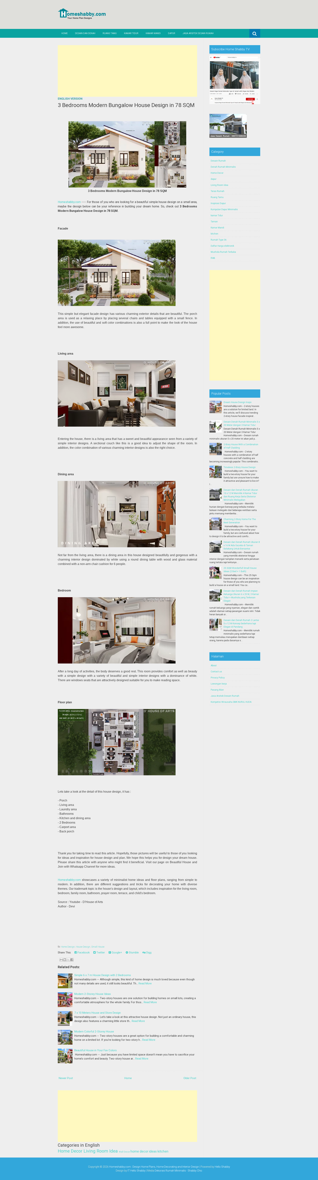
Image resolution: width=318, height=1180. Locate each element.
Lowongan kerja (219, 683)
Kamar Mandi (153, 33)
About (214, 665)
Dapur (171, 33)
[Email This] (61, 960)
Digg (148, 952)
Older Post (189, 1078)
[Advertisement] (127, 71)
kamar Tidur (217, 215)
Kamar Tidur (131, 33)
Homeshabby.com (69, 202)
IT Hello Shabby (137, 1170)
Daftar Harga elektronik (222, 246)
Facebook (83, 952)
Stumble (133, 952)
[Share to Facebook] (72, 960)
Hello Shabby (222, 1166)
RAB (213, 258)
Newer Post (66, 1078)
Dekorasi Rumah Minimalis (170, 1170)
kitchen (163, 1151)
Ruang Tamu (110, 33)
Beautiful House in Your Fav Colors (95, 1050)
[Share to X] (68, 960)
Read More (145, 983)
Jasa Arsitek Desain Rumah (198, 33)
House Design (83, 946)
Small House (97, 946)
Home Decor (70, 1151)
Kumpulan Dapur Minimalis (224, 209)
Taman (214, 221)
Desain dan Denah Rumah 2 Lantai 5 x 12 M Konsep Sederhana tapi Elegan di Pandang (241, 623)
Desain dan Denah (85, 33)
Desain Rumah (218, 161)
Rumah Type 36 (219, 240)
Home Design (68, 946)
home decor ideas (143, 1151)
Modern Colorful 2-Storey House (94, 1031)
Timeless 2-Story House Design (240, 467)
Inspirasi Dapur (218, 203)
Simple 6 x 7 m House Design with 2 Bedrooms (102, 975)
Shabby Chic (195, 1170)
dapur (213, 179)
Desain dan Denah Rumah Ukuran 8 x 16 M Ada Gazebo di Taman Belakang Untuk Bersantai (242, 545)
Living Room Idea (101, 1151)
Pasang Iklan (217, 690)
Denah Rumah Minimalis (223, 167)
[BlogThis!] (65, 960)
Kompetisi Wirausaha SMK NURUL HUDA (231, 702)
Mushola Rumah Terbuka (223, 252)
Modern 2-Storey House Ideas (92, 994)
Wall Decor (124, 1152)
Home (64, 33)
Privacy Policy (218, 677)
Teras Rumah (217, 191)
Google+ (116, 952)
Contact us (216, 671)
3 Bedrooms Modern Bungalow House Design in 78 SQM (126, 105)
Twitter (100, 952)
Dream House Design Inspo (237, 402)
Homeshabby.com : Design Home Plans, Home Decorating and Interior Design (154, 1166)
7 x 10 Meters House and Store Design (97, 1012)
